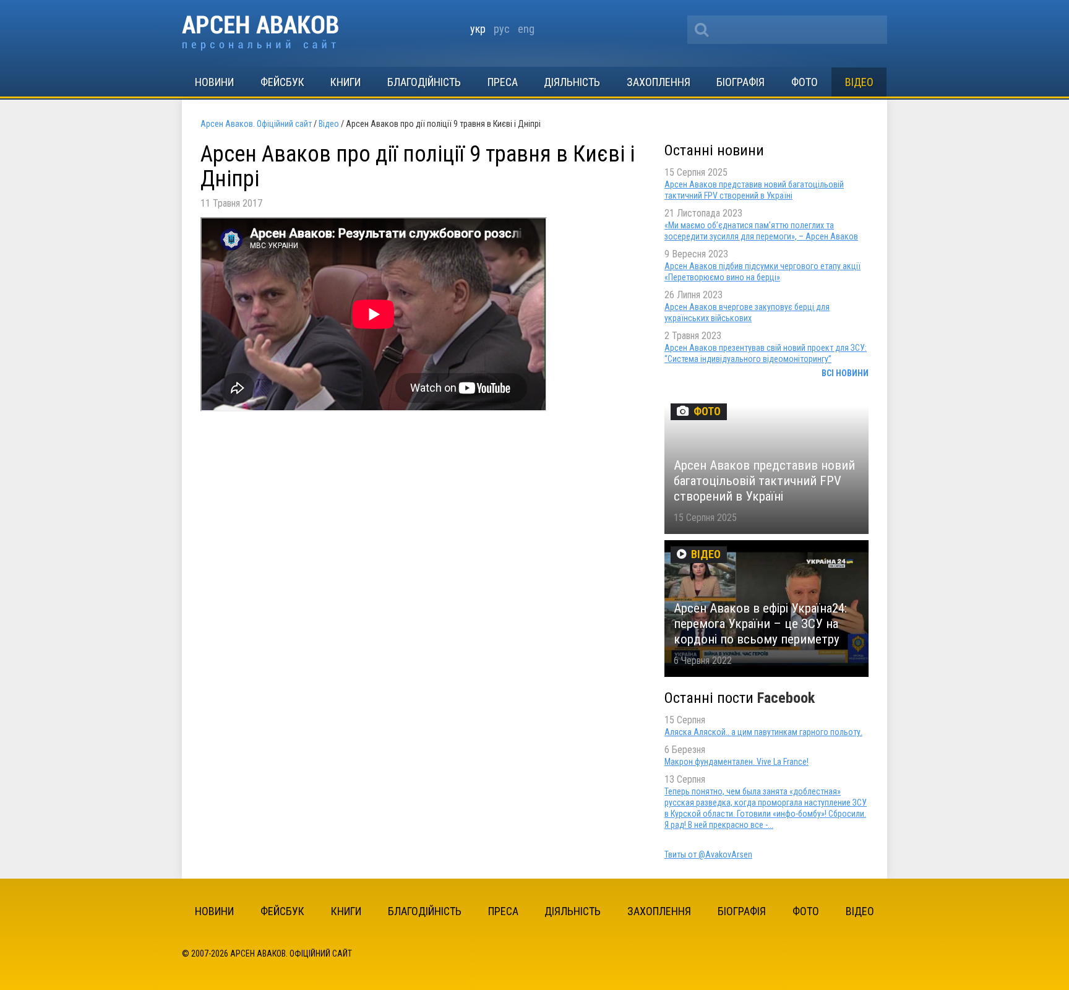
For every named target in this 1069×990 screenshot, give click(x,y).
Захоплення (658, 81)
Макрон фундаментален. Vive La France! (736, 762)
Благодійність (424, 81)
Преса (502, 81)
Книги (345, 81)
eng (526, 28)
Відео (859, 81)
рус (502, 28)
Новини (214, 81)
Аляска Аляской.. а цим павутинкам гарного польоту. (763, 732)
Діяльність (572, 81)
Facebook (786, 698)
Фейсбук (282, 81)
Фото (804, 81)
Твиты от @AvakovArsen (708, 854)
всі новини (845, 373)
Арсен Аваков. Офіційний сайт (260, 33)
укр (478, 28)
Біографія (740, 81)
